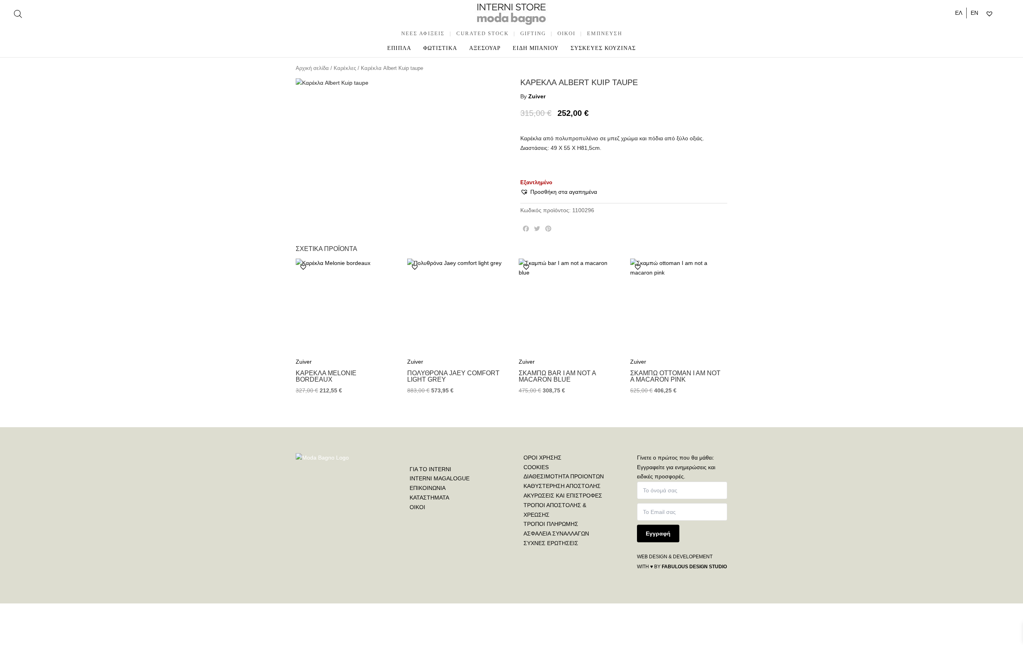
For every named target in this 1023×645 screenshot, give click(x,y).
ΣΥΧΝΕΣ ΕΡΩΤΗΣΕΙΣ (550, 543)
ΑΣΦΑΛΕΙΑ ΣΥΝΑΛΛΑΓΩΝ (556, 533)
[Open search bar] (18, 14)
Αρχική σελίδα (312, 68)
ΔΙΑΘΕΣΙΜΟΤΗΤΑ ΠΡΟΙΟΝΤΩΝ (563, 476)
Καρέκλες (345, 68)
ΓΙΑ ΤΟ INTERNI (430, 469)
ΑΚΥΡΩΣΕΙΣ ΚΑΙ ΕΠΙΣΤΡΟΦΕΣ (562, 495)
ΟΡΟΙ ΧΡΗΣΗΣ (542, 457)
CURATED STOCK (482, 33)
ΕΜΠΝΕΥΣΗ (604, 33)
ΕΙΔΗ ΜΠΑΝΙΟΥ (536, 48)
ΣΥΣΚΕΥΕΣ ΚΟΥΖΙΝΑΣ (603, 48)
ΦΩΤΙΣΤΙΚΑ (440, 48)
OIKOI (566, 33)
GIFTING (533, 33)
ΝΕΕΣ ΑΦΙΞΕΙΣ (423, 33)
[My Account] (999, 14)
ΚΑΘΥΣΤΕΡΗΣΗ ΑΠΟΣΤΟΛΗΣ (562, 486)
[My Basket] (1006, 14)
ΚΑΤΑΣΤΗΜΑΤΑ (429, 497)
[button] (558, 192)
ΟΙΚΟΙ (417, 507)
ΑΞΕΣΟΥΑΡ (485, 48)
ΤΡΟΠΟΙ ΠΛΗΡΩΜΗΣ (550, 524)
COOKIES (536, 467)
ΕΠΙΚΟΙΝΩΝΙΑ (428, 488)
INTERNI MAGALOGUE (440, 478)
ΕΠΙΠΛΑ (399, 48)
